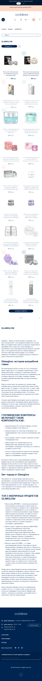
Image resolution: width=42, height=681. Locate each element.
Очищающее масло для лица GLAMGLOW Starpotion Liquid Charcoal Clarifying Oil (11, 102)
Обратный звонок (34, 625)
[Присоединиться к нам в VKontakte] (15, 648)
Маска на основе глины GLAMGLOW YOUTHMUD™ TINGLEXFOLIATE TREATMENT (31, 272)
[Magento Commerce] (21, 14)
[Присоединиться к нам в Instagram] (22, 648)
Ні (23, 3)
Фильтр (7, 35)
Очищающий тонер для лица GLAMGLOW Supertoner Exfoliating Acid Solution (31, 102)
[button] (27, 20)
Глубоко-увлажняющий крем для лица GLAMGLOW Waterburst (11, 131)
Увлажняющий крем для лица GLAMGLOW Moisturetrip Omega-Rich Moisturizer (31, 131)
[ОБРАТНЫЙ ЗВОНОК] (3, 19)
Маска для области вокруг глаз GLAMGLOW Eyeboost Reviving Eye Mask (10, 73)
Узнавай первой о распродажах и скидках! (15, 654)
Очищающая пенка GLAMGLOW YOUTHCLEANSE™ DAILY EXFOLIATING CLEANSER (31, 300)
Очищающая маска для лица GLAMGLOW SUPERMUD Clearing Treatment (31, 244)
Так (18, 3)
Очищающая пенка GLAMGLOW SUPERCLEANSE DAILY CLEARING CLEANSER (10, 300)
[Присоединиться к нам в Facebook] (18, 648)
